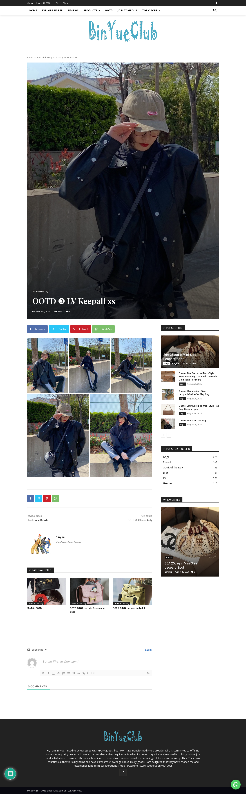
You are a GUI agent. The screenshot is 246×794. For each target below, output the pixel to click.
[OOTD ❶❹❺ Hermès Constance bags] (89, 591)
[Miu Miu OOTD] (46, 591)
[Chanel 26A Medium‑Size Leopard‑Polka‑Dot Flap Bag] (168, 394)
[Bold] (43, 673)
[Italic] (48, 673)
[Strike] (58, 673)
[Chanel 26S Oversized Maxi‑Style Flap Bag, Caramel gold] (168, 409)
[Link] (83, 673)
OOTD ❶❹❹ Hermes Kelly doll (129, 608)
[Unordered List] (68, 673)
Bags (166, 363)
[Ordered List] (63, 673)
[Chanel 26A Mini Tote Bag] (168, 424)
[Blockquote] (73, 673)
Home (30, 57)
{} (88, 673)
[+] (93, 673)
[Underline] (53, 673)
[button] (215, 10)
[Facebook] (216, 3)
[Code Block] (78, 673)
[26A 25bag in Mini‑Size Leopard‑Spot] (190, 351)
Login (148, 649)
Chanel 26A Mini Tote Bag (192, 420)
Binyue (60, 537)
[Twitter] (38, 498)
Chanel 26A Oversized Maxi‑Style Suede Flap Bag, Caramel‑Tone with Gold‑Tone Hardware (198, 376)
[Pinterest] (47, 498)
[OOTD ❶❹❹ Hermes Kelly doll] (132, 591)
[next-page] (169, 435)
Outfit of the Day (43, 57)
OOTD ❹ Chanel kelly (140, 520)
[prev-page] (163, 435)
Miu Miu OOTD (34, 608)
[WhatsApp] (55, 498)
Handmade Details (37, 520)
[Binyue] (41, 544)
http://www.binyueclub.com (69, 542)
